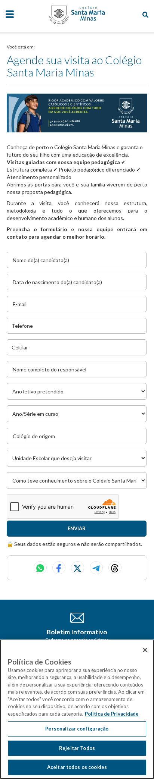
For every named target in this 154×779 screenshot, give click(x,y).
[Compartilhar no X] (77, 567)
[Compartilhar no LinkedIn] (114, 567)
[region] (77, 709)
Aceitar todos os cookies (77, 767)
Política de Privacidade (112, 714)
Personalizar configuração (76, 729)
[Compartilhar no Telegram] (96, 567)
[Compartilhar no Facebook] (58, 567)
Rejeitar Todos (77, 748)
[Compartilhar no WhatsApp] (40, 567)
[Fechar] (145, 650)
